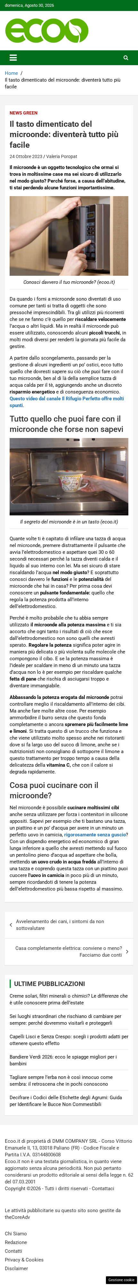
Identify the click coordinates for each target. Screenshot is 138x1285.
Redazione (16, 1242)
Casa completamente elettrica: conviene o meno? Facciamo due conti (68, 951)
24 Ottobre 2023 (26, 156)
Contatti (13, 1251)
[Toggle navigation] (13, 57)
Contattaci (103, 1188)
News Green (24, 112)
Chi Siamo (16, 1234)
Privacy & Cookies (24, 1260)
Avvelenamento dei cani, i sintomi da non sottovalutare (60, 925)
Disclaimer (16, 1268)
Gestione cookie (121, 1280)
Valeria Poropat (61, 156)
